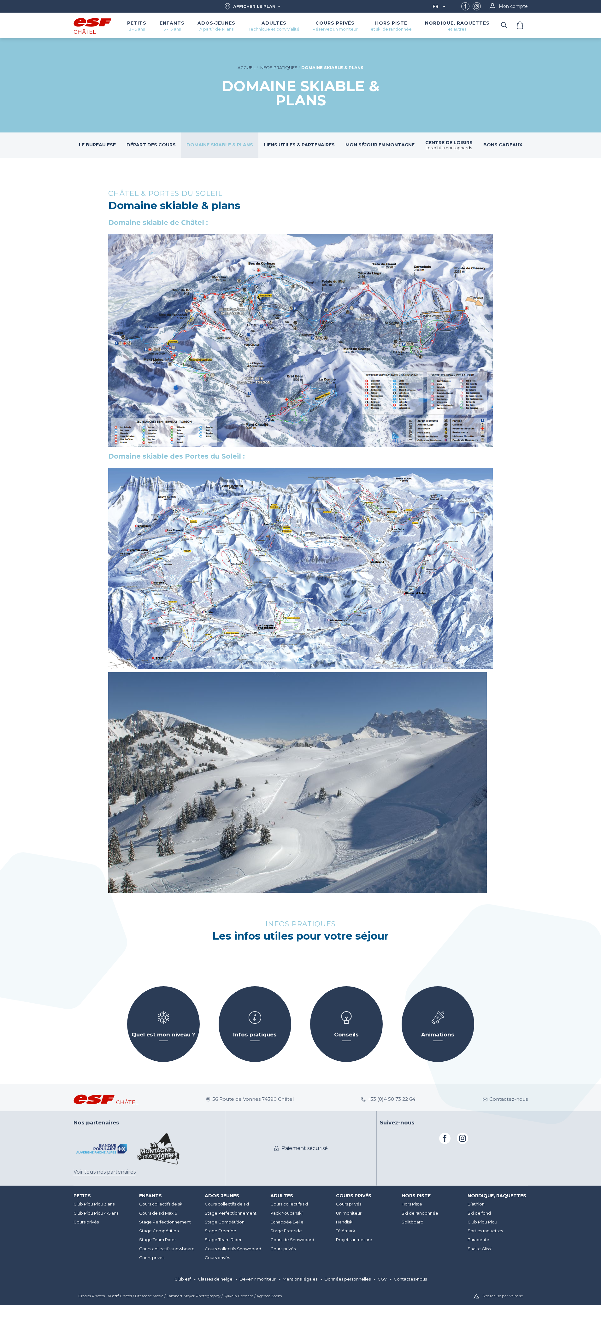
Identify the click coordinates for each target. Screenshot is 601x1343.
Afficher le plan (254, 6)
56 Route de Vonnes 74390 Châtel (253, 1099)
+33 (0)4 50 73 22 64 (391, 1099)
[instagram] (477, 6)
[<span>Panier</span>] (520, 25)
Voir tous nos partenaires (105, 1172)
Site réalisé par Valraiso (502, 1295)
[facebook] (465, 6)
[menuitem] (103, 1195)
